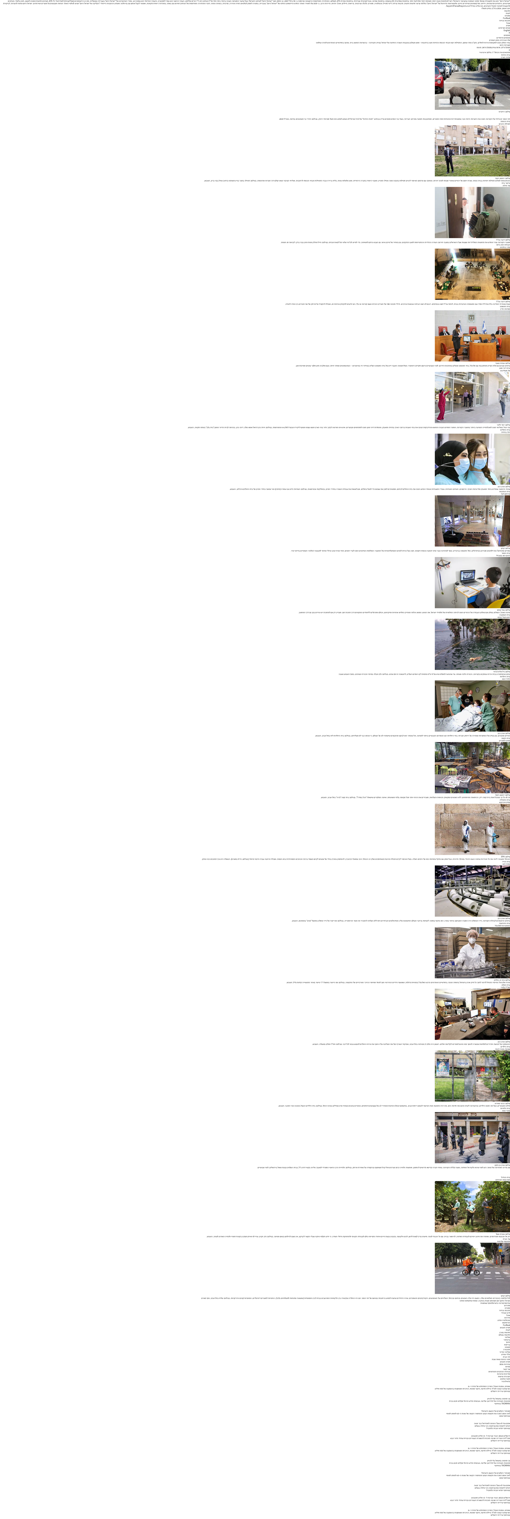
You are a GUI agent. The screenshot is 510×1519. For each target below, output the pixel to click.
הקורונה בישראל (499, 1303)
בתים (507, 1303)
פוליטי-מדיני (505, 1352)
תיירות (507, 1318)
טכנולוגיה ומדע (504, 1320)
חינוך (508, 1342)
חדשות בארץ (504, 1333)
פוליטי (507, 1337)
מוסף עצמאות (486, 1303)
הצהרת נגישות (504, 1377)
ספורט (507, 16)
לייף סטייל (506, 1313)
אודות (507, 1367)
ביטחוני (507, 1340)
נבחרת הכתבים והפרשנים (499, 1372)
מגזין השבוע (505, 1328)
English (507, 31)
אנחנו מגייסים (504, 28)
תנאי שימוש (505, 1379)
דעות (508, 13)
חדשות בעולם (504, 1335)
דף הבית (506, 1357)
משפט (507, 1347)
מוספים (507, 35)
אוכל (508, 23)
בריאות (507, 1345)
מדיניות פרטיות (503, 1374)
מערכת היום (505, 45)
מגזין (508, 26)
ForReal (506, 18)
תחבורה (506, 1350)
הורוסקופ (506, 1323)
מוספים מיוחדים (503, 38)
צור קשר (506, 1369)
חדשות (507, 11)
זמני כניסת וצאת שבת (501, 1359)
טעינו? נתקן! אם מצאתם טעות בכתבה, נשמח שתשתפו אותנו (485, 1301)
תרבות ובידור (504, 21)
